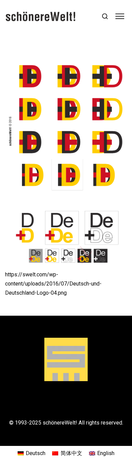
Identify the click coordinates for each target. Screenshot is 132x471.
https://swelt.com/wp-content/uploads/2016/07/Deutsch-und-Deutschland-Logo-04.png (53, 283)
